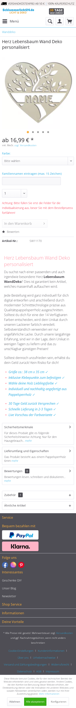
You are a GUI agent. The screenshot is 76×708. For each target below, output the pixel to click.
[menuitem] (10, 21)
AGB (38, 671)
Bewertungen (13, 471)
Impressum (52, 671)
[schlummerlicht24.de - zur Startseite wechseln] (18, 11)
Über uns (23, 657)
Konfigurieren (58, 701)
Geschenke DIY (11, 580)
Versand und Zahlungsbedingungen (25, 664)
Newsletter (9, 596)
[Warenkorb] (69, 21)
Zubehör (12, 495)
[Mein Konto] (60, 21)
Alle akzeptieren (35, 701)
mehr (28, 441)
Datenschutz (24, 671)
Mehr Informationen (49, 693)
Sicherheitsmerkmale (18, 427)
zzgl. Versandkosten (25, 145)
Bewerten (12, 232)
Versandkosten (64, 633)
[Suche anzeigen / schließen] (50, 21)
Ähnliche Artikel (15, 505)
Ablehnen (14, 701)
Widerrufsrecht (60, 664)
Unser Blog (9, 588)
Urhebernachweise (44, 657)
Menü (14, 21)
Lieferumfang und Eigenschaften (26, 451)
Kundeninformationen (51, 651)
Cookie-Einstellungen (21, 651)
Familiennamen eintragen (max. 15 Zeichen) (32, 174)
